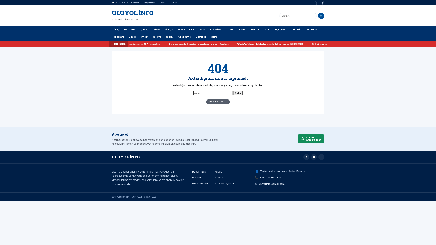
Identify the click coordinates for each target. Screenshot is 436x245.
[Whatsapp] (321, 157)
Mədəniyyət (281, 29)
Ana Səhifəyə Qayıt (218, 102)
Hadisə (181, 29)
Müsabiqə (297, 29)
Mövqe (132, 37)
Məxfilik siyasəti (224, 183)
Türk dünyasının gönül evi (313, 44)
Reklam (174, 2)
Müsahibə (201, 37)
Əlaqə (162, 2)
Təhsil (169, 37)
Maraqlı (255, 29)
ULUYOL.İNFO (133, 13)
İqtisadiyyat (216, 29)
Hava (191, 29)
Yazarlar (312, 29)
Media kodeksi (200, 183)
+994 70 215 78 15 (270, 177)
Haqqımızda (149, 2)
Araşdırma (129, 29)
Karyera (219, 177)
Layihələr (135, 2)
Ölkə (116, 29)
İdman (202, 29)
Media (268, 29)
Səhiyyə (157, 37)
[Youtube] (322, 3)
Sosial (213, 37)
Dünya (157, 29)
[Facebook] (316, 3)
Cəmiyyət (144, 29)
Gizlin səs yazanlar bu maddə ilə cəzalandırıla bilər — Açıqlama (188, 44)
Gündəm (169, 29)
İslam (230, 29)
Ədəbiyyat (119, 37)
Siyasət (144, 37)
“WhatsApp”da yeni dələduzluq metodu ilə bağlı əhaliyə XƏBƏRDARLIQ (259, 44)
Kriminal (242, 29)
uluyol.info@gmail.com (272, 183)
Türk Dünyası (184, 37)
